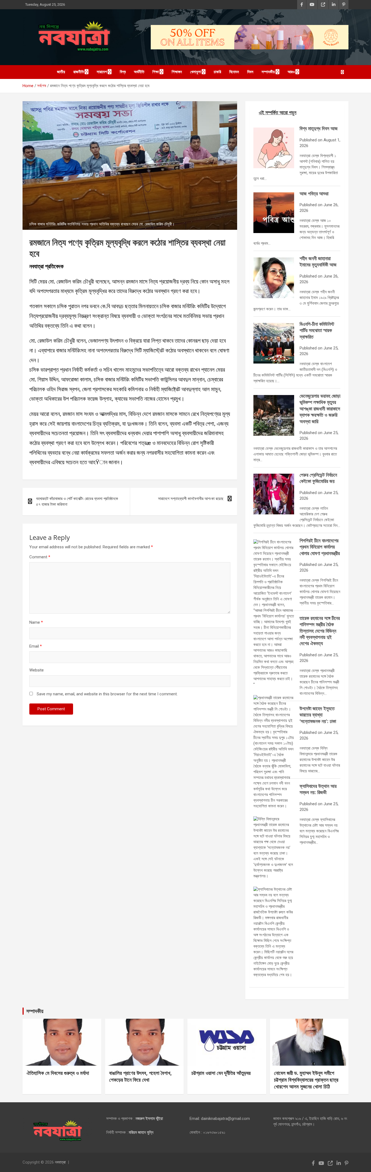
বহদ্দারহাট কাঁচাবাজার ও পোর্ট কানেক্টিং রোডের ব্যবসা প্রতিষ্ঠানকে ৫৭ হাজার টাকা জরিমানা (77, 501)
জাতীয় (61, 71)
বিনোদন (234, 71)
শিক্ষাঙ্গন (177, 71)
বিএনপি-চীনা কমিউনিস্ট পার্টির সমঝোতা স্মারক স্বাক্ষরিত (317, 330)
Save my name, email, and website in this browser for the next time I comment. (107, 694)
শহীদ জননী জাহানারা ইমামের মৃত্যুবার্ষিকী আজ (318, 261)
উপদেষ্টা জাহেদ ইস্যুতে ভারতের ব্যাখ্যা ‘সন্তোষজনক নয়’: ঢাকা (318, 714)
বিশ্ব (123, 71)
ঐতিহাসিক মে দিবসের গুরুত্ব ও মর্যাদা (58, 1073)
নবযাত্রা (60, 1162)
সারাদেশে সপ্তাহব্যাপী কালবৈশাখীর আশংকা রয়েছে (191, 498)
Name (36, 622)
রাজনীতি (78, 71)
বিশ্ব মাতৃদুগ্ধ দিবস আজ (319, 128)
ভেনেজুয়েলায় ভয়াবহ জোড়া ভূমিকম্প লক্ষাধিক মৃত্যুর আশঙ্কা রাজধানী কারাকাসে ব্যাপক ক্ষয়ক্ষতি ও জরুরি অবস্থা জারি (320, 409)
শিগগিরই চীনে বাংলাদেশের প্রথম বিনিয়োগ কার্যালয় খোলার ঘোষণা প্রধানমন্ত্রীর (320, 546)
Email (35, 646)
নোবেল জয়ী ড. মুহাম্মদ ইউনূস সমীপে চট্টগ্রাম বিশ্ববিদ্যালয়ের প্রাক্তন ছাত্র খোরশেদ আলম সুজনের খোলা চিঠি (306, 1079)
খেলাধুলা (195, 71)
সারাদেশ (102, 71)
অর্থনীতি (139, 71)
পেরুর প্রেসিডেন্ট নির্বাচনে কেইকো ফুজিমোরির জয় (318, 478)
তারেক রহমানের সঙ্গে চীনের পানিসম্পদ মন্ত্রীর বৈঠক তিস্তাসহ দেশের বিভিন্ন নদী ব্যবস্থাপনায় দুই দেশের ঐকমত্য (320, 631)
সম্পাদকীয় (268, 71)
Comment (39, 557)
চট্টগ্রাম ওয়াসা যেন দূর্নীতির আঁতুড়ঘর (221, 1073)
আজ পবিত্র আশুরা (314, 193)
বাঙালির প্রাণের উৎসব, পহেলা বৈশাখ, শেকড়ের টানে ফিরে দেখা (140, 1076)
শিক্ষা (155, 71)
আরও (291, 71)
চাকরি (217, 71)
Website (36, 670)
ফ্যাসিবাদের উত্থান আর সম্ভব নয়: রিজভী (318, 789)
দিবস (250, 71)
